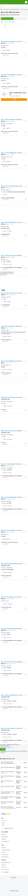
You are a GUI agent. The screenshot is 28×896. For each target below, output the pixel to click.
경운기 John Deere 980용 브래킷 (8, 767)
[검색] (26, 6)
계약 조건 (4, 847)
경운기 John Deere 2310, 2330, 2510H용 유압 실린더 (7, 792)
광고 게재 (14, 99)
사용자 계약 (19, 751)
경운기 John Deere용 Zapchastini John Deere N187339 (14, 563)
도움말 (3, 822)
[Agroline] (1, 9)
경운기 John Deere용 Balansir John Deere (7, 802)
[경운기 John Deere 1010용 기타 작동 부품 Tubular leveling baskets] (14, 421)
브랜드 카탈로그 (5, 856)
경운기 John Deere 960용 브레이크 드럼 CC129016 (13, 152)
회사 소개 (4, 820)
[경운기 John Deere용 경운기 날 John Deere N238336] (14, 352)
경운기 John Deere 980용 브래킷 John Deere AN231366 (14, 222)
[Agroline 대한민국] (8, 2)
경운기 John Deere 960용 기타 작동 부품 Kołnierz (8, 797)
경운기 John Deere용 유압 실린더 (7, 787)
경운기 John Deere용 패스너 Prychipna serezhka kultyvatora (7, 762)
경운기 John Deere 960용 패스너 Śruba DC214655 (13, 41)
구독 (3, 749)
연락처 (3, 825)
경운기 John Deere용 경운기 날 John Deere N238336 (13, 361)
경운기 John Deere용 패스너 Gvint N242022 (11, 255)
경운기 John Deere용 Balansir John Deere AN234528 (14, 464)
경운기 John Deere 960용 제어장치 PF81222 (11, 628)
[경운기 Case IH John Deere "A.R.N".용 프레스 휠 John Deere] (14, 284)
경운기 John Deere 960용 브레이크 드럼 (8, 772)
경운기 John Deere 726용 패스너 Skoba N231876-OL (13, 728)
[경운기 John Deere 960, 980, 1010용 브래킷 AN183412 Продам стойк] (14, 317)
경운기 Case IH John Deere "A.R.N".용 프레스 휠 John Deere (8, 807)
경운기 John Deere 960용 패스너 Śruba (8, 777)
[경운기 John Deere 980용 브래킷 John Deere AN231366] (14, 213)
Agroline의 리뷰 (5, 854)
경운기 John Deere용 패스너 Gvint (7, 781)
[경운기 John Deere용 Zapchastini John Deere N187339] (14, 554)
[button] (26, 2)
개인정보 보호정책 (11, 751)
